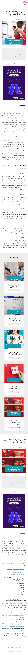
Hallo (22, 225)
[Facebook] (12, 647)
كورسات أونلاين (18, 482)
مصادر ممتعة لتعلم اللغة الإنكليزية (15, 485)
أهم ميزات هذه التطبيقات (17, 54)
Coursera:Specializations (18, 572)
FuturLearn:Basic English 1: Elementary (14, 574)
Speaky (21, 237)
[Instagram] (16, 647)
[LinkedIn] (19, 647)
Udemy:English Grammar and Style (15, 569)
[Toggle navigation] (3, 3)
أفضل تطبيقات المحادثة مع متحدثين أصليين (13, 57)
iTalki (22, 208)
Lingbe (22, 194)
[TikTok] (8, 647)
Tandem (21, 173)
